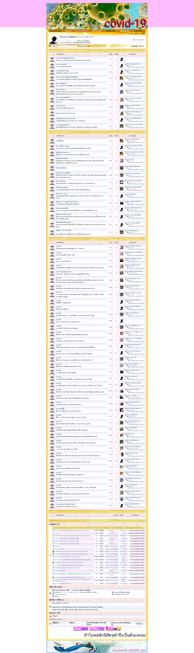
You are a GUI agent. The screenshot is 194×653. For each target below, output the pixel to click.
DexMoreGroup (107, 645)
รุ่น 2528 (58, 364)
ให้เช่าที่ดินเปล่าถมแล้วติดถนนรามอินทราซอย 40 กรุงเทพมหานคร (72, 536)
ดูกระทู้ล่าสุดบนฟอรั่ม (60, 594)
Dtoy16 (130, 168)
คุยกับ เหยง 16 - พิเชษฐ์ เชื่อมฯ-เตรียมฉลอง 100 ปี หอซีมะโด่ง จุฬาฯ (72, 559)
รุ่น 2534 (58, 402)
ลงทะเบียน (91, 37)
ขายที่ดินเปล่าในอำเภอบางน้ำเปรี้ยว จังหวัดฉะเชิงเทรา (69, 562)
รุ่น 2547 (58, 485)
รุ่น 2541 (58, 447)
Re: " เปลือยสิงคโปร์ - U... (134, 325)
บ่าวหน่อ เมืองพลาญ (133, 448)
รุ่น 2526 (58, 351)
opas (130, 390)
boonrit (123, 567)
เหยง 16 (130, 107)
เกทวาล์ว (57, 546)
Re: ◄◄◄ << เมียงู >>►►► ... (136, 332)
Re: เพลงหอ (131, 159)
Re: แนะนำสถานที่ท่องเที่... (134, 223)
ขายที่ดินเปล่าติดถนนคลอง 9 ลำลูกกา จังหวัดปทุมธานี (69, 565)
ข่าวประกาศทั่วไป (61, 64)
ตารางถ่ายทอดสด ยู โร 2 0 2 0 (63, 583)
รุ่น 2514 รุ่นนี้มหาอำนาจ (63, 272)
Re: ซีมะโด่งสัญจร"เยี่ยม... (134, 166)
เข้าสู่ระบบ (82, 37)
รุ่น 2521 (58, 319)
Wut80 (130, 441)
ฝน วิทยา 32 (131, 429)
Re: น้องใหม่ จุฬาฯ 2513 (134, 265)
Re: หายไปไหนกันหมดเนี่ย (134, 383)
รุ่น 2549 (58, 498)
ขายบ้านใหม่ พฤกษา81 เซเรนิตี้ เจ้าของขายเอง (67, 568)
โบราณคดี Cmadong (62, 146)
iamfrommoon (132, 410)
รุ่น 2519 (58, 307)
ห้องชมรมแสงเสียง (61, 187)
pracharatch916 (132, 209)
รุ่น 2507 (58, 246)
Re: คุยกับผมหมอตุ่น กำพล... (135, 344)
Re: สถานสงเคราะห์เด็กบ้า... (135, 83)
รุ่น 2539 (58, 434)
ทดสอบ (57, 533)
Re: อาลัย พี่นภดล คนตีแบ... (134, 258)
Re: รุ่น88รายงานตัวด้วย (134, 491)
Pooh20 (131, 126)
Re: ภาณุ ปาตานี (132, 357)
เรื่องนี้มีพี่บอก (60, 141)
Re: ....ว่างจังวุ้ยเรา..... (133, 395)
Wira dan (131, 340)
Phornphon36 (132, 416)
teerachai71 (123, 546)
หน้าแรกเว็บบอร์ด (55, 31)
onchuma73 (125, 594)
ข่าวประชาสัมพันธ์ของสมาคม (65, 58)
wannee (131, 91)
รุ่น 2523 (58, 332)
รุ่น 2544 (58, 466)
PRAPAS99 (131, 232)
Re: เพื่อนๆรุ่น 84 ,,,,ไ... (133, 465)
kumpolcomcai (132, 78)
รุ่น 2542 (58, 453)
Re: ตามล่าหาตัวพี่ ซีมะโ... (134, 306)
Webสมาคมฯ (111, 31)
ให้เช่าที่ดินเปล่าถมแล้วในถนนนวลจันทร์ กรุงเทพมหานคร (70, 577)
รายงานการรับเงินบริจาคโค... (135, 76)
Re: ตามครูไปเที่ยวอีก (133, 312)
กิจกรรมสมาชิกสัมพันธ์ (63, 97)
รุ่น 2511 (58, 259)
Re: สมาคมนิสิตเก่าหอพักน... (135, 118)
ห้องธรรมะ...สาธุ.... (62, 193)
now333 (131, 84)
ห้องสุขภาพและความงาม (63, 214)
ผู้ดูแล (130, 113)
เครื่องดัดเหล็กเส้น (59, 549)
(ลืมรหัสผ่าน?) (59, 619)
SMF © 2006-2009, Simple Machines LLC (96, 642)
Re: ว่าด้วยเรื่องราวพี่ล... (134, 139)
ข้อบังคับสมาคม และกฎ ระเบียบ (65, 118)
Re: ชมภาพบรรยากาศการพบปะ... (136, 152)
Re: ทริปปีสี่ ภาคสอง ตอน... (134, 497)
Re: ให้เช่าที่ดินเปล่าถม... (134, 230)
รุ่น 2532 (58, 389)
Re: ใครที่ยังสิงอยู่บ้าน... (133, 440)
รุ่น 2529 (58, 370)
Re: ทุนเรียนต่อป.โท (133, 484)
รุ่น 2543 (58, 460)
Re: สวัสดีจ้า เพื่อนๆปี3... (134, 402)
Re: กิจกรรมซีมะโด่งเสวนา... (135, 90)
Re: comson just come (134, 351)
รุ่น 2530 (58, 377)
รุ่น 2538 (58, 428)
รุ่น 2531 (58, 383)
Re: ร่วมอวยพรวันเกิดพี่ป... (134, 105)
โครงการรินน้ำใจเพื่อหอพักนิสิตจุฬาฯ (67, 77)
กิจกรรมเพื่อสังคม (61, 83)
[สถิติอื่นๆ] (57, 596)
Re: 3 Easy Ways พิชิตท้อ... (135, 215)
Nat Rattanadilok (133, 365)
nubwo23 (131, 224)
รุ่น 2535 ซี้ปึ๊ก (60, 409)
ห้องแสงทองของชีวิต (62, 208)
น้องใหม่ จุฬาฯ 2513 (60, 570)
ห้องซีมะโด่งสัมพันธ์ (62, 158)
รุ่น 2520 (58, 313)
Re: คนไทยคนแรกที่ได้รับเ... (134, 201)
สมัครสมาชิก (138, 31)
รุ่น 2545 (58, 472)
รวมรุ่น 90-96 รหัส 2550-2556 (65, 504)
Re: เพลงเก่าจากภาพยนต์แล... (135, 252)
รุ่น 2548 (58, 491)
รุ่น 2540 (58, 440)
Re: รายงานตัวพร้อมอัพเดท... (135, 472)
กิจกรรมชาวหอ (60, 106)
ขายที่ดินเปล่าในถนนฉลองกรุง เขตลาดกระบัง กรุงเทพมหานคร (71, 554)
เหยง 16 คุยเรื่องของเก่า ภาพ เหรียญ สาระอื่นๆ (67, 538)
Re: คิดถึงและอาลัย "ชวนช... (135, 246)
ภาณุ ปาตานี (132, 467)
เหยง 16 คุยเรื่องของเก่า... (134, 285)
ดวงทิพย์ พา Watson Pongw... (135, 271)
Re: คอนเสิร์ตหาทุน (133, 414)
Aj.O (130, 333)
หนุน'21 (130, 182)
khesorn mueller (132, 188)
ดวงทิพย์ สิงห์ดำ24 (133, 273)
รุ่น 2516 (58, 286)
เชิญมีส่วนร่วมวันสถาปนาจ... (135, 478)
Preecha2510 (132, 260)
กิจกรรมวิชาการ (61, 89)
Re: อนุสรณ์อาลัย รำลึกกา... (134, 64)
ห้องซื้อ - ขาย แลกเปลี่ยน (63, 230)
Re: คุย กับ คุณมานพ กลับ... (134, 173)
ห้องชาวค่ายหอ (60, 181)
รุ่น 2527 (58, 358)
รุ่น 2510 (58, 253)
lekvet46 (131, 454)
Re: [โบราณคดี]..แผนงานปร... (135, 145)
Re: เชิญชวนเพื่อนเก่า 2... (134, 363)
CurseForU (131, 216)
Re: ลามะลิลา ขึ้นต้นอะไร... (134, 446)
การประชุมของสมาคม (63, 125)
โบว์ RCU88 (131, 492)
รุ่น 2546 (58, 479)
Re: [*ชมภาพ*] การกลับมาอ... (135, 180)
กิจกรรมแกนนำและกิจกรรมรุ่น (65, 113)
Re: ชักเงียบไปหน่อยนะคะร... (135, 408)
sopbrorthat (123, 549)
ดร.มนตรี (131, 203)
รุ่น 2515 (58, 278)
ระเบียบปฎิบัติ (139, 40)
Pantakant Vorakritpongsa (135, 397)
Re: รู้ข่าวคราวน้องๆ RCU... (134, 300)
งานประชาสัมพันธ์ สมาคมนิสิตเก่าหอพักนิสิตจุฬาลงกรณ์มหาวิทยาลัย (73, 574)
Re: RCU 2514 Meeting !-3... (135, 111)
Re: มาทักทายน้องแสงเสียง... (135, 187)
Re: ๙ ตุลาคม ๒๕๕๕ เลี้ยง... (135, 98)
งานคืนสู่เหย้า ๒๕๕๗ (62, 71)
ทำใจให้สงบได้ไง (132, 194)
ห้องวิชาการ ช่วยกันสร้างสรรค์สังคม (67, 202)
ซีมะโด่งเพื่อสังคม (61, 168)
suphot (130, 499)
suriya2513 (131, 99)
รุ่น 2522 (58, 326)
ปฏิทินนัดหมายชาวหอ (62, 152)
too (129, 473)
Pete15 (130, 280)
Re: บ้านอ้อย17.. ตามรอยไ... (135, 293)
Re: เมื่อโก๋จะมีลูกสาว (133, 427)
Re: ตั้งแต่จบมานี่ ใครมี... (134, 389)
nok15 (130, 254)
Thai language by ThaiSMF (113, 642)
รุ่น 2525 (58, 345)
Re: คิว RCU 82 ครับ (133, 453)
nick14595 (131, 196)
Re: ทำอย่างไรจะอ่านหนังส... (135, 207)
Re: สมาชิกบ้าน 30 (132, 376)
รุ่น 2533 (58, 396)
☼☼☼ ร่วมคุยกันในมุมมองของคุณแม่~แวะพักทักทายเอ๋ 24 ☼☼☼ (72, 530)
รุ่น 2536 (58, 415)
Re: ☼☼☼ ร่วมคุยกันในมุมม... (135, 338)
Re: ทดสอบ (131, 433)
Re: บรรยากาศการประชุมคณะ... (136, 124)
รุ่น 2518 (58, 300)
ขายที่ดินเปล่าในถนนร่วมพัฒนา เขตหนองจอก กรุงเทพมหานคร (71, 551)
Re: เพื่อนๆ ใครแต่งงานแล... (135, 421)
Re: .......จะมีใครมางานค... (134, 70)
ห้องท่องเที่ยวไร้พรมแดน (63, 222)
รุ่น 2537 (58, 421)
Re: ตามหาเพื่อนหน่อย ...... (134, 370)
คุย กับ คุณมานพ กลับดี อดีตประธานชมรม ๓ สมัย (68, 556)
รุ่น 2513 (58, 265)
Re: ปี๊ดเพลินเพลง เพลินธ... (134, 278)
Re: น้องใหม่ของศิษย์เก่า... (134, 504)
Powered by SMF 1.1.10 (80, 642)
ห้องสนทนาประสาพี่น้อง (63, 173)
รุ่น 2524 (58, 339)
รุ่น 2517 (58, 292)
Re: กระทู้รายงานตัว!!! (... (134, 459)
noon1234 (131, 65)
